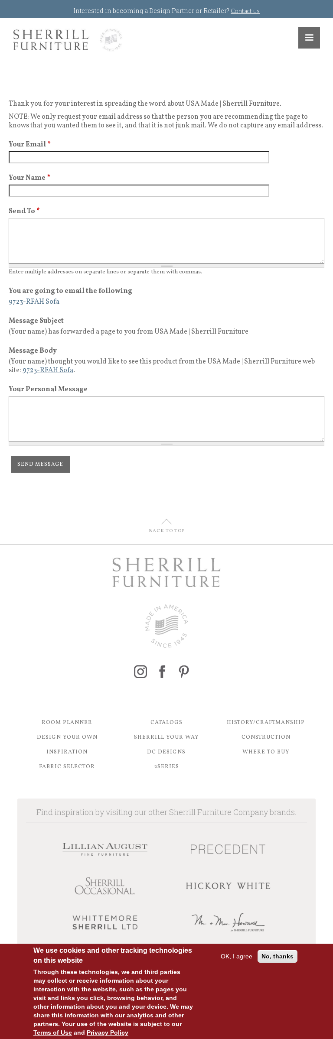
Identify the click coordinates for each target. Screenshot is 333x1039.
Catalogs (166, 723)
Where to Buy (266, 752)
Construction (266, 737)
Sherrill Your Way (166, 737)
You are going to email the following (70, 291)
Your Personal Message (48, 389)
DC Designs (166, 752)
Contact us (245, 10)
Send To (24, 211)
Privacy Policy (107, 1032)
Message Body (33, 351)
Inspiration (67, 752)
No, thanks (277, 956)
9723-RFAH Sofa (48, 370)
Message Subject (36, 321)
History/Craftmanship (266, 723)
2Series (166, 767)
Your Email (30, 144)
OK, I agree (236, 956)
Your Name (29, 178)
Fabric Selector (67, 767)
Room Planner (67, 723)
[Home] (68, 40)
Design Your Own (67, 737)
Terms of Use (52, 1032)
